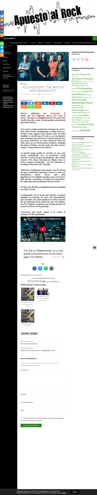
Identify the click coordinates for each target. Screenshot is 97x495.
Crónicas (67, 42)
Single (86, 122)
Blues (81, 81)
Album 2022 (85, 74)
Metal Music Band (82, 102)
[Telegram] (2, 51)
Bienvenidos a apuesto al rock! (18, 42)
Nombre (24, 394)
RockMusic (74, 122)
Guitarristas (87, 91)
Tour (85, 127)
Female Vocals (84, 85)
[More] (38, 107)
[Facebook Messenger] (2, 47)
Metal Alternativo (86, 97)
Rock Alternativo (78, 118)
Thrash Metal (77, 127)
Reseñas (40, 42)
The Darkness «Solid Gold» (29, 343)
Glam (73, 91)
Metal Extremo (79, 99)
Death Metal (77, 83)
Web (22, 410)
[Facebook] (24, 103)
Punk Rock (75, 115)
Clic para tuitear (56, 257)
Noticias (33, 42)
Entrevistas (48, 42)
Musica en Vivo (78, 107)
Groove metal (78, 91)
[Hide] (1, 58)
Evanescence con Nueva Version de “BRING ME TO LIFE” (38, 349)
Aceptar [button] (74, 492)
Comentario (24, 370)
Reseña (80, 115)
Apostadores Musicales (82, 78)
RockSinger (81, 122)
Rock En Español (86, 120)
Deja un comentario (46, 94)
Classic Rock (87, 81)
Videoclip (34, 333)
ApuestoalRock (9, 38)
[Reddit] (38, 103)
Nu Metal (87, 110)
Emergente (76, 85)
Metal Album (77, 97)
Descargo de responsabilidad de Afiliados (84, 42)
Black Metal (76, 81)
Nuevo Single (78, 110)
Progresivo (86, 112)
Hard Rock (25, 333)
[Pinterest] (52, 103)
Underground (75, 131)
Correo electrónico (27, 402)
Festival (74, 89)
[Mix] (24, 107)
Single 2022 (74, 124)
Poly (35, 94)
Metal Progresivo (77, 105)
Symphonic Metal (85, 124)
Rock (86, 115)
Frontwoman (84, 88)
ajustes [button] (64, 493)
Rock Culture (76, 120)
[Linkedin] (45, 103)
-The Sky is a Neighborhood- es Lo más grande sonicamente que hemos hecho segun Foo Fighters (43, 253)
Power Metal (76, 112)
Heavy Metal (87, 94)
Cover (92, 81)
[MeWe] (59, 103)
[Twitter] (31, 103)
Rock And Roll (87, 118)
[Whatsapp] (31, 107)
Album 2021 (76, 74)
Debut (84, 83)
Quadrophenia (58, 42)
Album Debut (75, 76)
